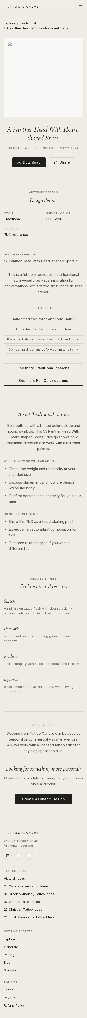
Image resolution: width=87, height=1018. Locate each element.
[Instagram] (18, 856)
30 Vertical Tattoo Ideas (22, 902)
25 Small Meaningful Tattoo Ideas (29, 917)
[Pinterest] (29, 856)
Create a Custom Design (43, 799)
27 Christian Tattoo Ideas (23, 909)
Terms (8, 990)
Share (65, 162)
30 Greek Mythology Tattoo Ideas (29, 894)
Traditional (28, 23)
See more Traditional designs (43, 368)
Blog (7, 962)
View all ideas (14, 878)
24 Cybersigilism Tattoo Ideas (26, 886)
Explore (9, 23)
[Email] (8, 856)
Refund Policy (14, 1005)
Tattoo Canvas (21, 6)
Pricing (9, 955)
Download (32, 162)
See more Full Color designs (43, 380)
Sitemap (10, 970)
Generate (11, 947)
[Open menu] (80, 6)
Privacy (9, 998)
